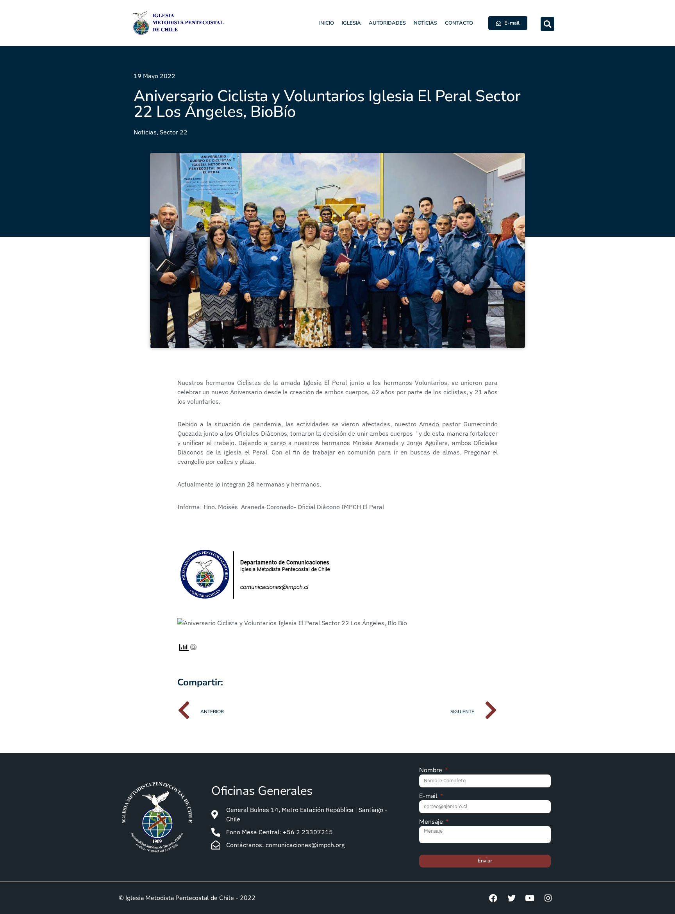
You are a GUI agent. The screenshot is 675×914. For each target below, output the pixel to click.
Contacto (459, 23)
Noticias (425, 23)
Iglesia (351, 23)
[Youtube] (529, 898)
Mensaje (432, 822)
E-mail (429, 796)
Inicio (326, 23)
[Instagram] (548, 898)
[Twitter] (511, 898)
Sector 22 (174, 132)
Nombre (431, 770)
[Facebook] (493, 898)
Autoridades (387, 23)
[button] (547, 24)
